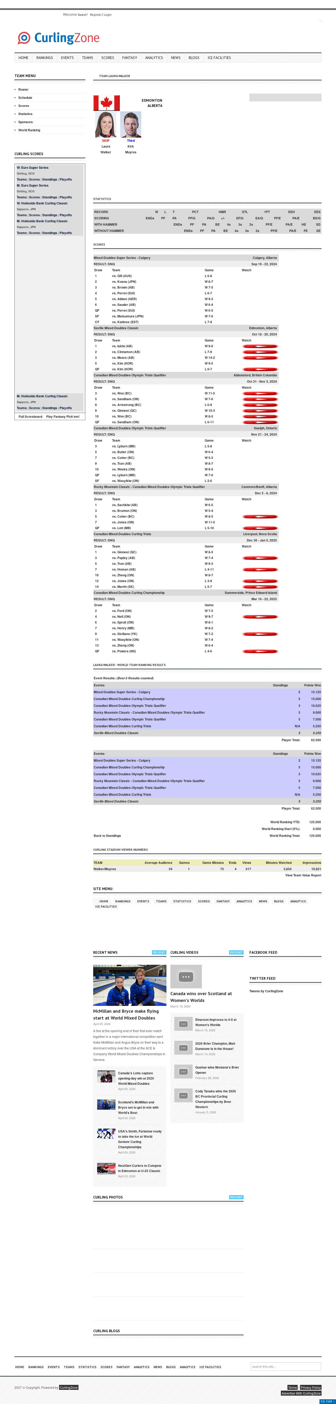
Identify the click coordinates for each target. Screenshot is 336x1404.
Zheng (122, 575)
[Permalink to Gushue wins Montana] (183, 1071)
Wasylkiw (124, 480)
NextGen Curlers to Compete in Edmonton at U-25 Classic (139, 1168)
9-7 (210, 616)
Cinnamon (125, 351)
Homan (122, 569)
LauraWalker (106, 149)
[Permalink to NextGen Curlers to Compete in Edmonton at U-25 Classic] (106, 1168)
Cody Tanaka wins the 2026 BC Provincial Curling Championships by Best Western (215, 1099)
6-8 (209, 275)
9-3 (210, 298)
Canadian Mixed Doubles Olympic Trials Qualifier (130, 375)
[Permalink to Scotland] (106, 1104)
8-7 (210, 281)
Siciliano (123, 633)
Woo (120, 393)
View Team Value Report (303, 875)
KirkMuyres (130, 149)
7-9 (209, 321)
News (176, 57)
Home (23, 57)
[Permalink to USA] (106, 1133)
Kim (120, 363)
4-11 (210, 569)
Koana (122, 281)
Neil (120, 616)
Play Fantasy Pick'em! (63, 416)
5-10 (210, 527)
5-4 (210, 510)
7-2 (210, 633)
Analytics (154, 57)
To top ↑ (328, 1401)
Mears (122, 357)
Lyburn (122, 446)
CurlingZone (69, 1387)
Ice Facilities (219, 57)
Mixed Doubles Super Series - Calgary (122, 257)
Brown (122, 287)
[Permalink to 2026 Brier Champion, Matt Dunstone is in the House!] (183, 1047)
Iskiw (121, 346)
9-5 (210, 363)
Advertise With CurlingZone (301, 1393)
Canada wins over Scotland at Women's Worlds (201, 996)
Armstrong (125, 404)
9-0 (210, 346)
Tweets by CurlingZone (266, 991)
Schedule (25, 97)
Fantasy (129, 57)
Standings (49, 179)
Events (67, 57)
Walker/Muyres (104, 868)
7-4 (210, 557)
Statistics (25, 113)
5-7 (209, 586)
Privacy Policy (311, 1387)
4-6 (209, 651)
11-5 (211, 393)
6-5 (210, 310)
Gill (119, 275)
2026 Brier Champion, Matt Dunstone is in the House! (215, 1046)
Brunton (123, 510)
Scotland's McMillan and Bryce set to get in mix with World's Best (138, 1107)
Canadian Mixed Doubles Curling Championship (129, 592)
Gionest (123, 410)
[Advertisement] (50, 314)
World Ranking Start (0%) (280, 828)
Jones (122, 522)
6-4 (210, 304)
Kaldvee (123, 321)
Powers (123, 651)
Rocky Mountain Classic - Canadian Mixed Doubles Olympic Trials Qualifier (149, 486)
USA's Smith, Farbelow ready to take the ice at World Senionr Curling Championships (140, 1139)
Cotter (122, 457)
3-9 (209, 580)
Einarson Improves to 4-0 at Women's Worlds (216, 1022)
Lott (120, 527)
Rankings (44, 57)
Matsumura (125, 316)
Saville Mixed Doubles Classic (116, 328)
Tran (120, 463)
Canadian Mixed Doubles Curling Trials (122, 534)
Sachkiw (123, 504)
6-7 (209, 293)
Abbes (122, 298)
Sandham (124, 399)
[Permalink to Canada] (106, 1076)
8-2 (210, 628)
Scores (107, 57)
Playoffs (66, 179)
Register (96, 15)
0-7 (209, 369)
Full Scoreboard (30, 416)
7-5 (210, 287)
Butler (122, 451)
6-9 (209, 404)
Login (108, 15)
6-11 (210, 422)
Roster (23, 89)
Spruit (121, 622)
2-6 (209, 480)
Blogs (194, 57)
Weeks (122, 469)
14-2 (211, 357)
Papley (122, 557)
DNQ (111, 264)
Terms (292, 1387)
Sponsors (25, 122)
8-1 (210, 622)
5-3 (210, 457)
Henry (122, 628)
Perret (122, 293)
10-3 (211, 410)
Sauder (122, 304)
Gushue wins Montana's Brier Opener (217, 1070)
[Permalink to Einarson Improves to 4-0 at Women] (183, 1023)
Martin (122, 586)
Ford (120, 610)
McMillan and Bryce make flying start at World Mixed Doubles (126, 1014)
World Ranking (29, 130)
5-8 (209, 446)
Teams (87, 57)
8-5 (210, 416)
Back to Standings (107, 835)
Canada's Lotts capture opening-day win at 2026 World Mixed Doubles (136, 1078)
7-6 (210, 316)
